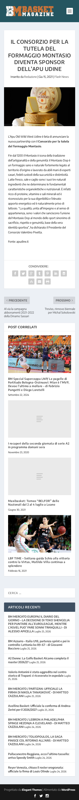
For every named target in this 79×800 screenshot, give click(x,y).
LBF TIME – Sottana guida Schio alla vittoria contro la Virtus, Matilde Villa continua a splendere (39, 562)
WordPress (68, 789)
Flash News (61, 76)
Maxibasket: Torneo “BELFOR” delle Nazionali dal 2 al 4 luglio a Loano (33, 502)
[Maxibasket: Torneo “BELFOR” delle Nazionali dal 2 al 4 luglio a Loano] (39, 476)
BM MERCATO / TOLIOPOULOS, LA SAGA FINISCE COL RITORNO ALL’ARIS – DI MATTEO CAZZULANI (38, 740)
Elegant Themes (32, 789)
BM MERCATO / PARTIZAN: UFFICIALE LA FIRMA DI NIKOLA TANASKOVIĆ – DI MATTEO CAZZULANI (38, 692)
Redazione (30, 76)
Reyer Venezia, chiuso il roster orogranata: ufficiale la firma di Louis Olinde (36, 769)
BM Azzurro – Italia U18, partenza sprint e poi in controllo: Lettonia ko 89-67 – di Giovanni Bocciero (39, 644)
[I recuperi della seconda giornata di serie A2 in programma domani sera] (39, 419)
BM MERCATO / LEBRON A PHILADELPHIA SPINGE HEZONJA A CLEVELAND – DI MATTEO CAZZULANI (39, 723)
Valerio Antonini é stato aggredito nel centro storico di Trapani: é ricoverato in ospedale (37, 673)
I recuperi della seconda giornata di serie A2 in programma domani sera (38, 445)
